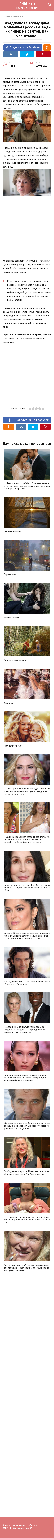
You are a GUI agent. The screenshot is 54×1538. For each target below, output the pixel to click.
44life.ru (27, 3)
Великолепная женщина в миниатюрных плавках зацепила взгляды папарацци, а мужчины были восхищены (25, 1078)
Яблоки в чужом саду (15, 660)
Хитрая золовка (12, 617)
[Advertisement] (27, 227)
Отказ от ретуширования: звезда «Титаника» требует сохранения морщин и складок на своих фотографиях (27, 791)
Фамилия (8, 703)
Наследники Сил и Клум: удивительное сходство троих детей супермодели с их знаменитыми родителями (24, 1029)
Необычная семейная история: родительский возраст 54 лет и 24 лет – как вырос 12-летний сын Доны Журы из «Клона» (27, 839)
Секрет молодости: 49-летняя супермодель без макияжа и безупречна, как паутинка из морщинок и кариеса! (26, 1268)
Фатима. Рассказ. (12, 531)
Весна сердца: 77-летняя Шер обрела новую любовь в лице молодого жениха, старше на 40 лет (27, 888)
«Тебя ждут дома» (13, 745)
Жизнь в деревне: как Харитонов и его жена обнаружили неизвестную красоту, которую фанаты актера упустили (27, 1126)
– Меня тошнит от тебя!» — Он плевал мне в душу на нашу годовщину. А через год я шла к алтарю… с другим (27, 486)
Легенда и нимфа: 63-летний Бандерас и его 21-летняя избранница (27, 982)
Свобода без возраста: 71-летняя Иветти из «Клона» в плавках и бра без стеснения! (26, 1172)
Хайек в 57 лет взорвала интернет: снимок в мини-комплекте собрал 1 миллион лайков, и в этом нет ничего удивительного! (27, 936)
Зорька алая (10, 574)
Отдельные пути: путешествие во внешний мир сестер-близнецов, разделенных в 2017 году (27, 1219)
